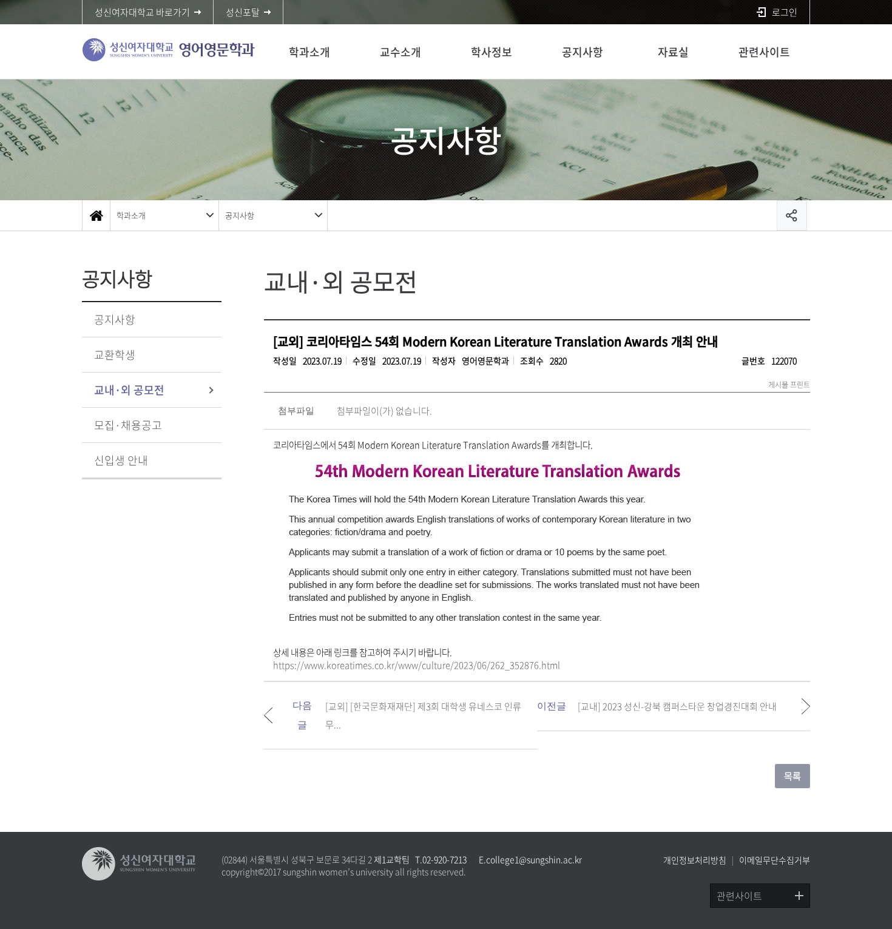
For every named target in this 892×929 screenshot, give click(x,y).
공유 (792, 215)
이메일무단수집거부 (774, 860)
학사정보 (491, 52)
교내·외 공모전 (129, 390)
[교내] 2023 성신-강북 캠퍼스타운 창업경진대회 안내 (677, 706)
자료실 (673, 52)
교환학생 (114, 354)
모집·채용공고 (128, 425)
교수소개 (400, 52)
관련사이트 (764, 52)
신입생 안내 (121, 460)
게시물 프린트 (789, 384)
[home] (96, 215)
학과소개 (309, 52)
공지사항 (582, 52)
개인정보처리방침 (694, 860)
